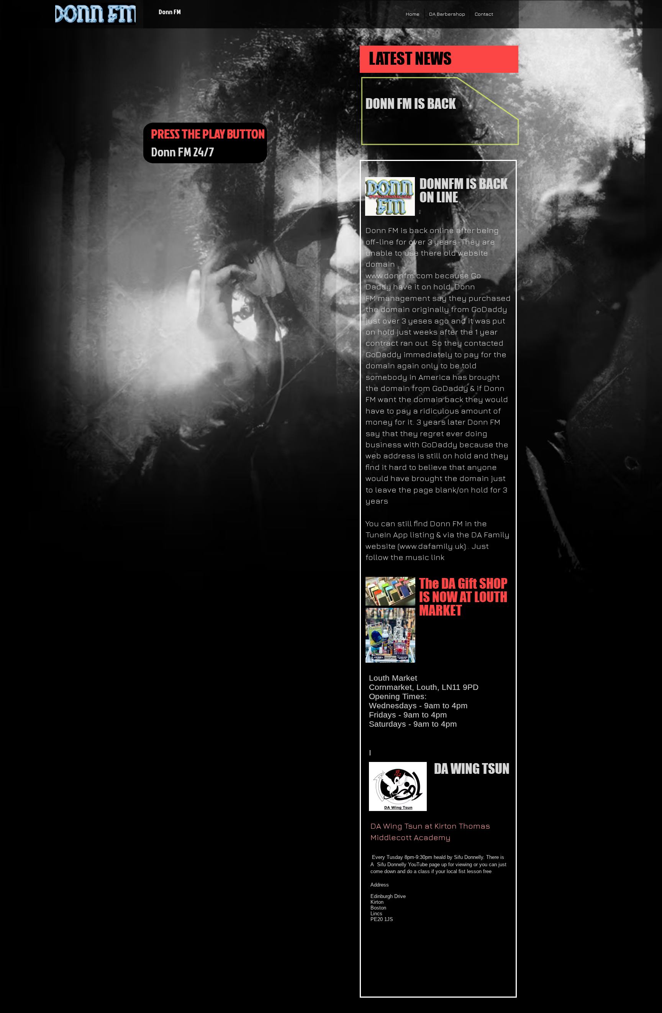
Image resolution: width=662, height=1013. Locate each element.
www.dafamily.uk (432, 546)
